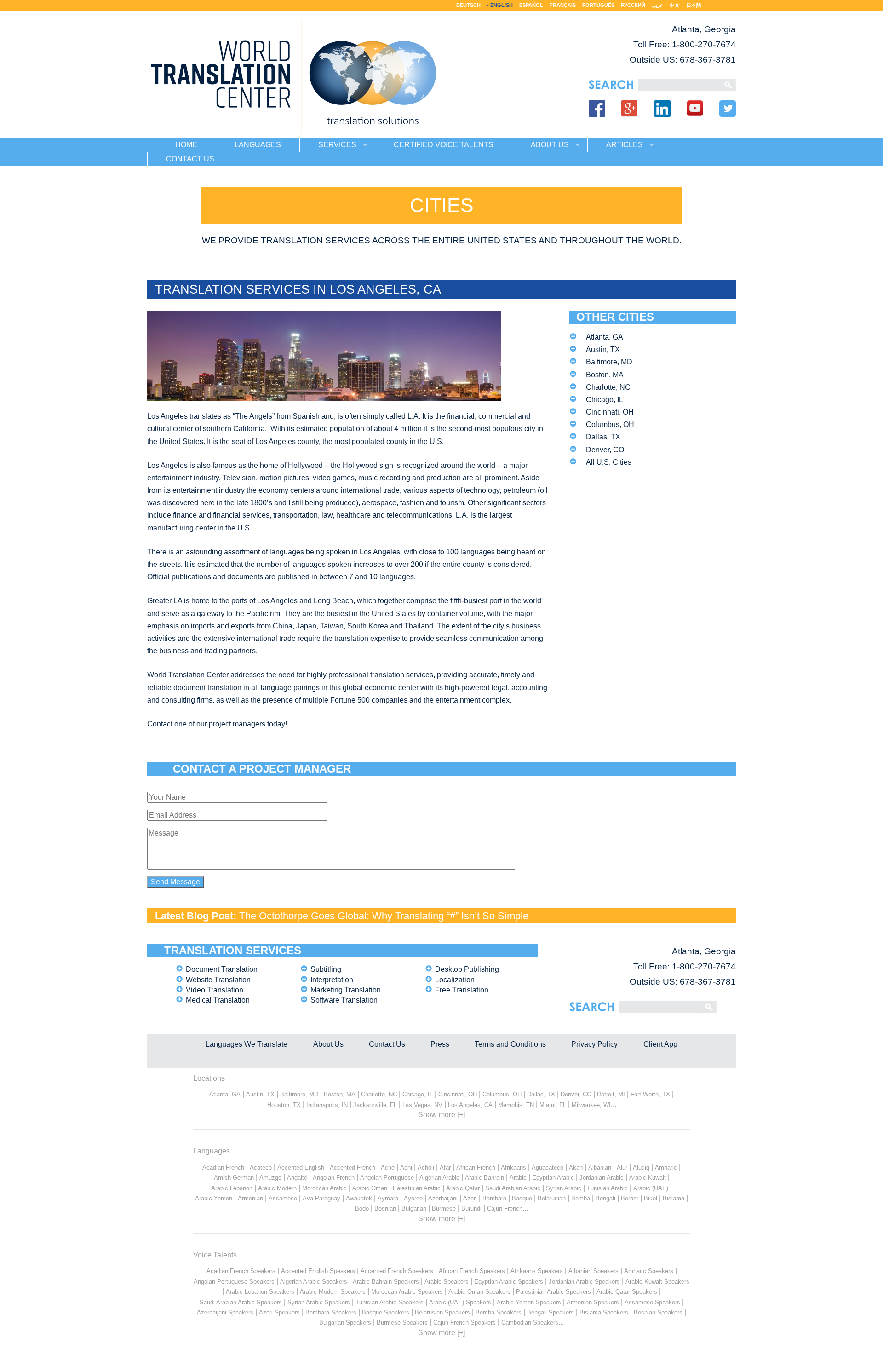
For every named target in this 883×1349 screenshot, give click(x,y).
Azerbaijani (443, 1198)
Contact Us (387, 1044)
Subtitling (325, 969)
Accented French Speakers (397, 1271)
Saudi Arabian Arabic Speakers (241, 1302)
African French (475, 1167)
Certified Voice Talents (443, 145)
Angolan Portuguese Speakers (234, 1281)
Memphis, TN (516, 1104)
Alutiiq (641, 1167)
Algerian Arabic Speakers (313, 1281)
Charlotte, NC (608, 387)
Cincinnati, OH (610, 412)
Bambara (494, 1198)
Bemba (580, 1198)
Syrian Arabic (563, 1188)
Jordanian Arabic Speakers (584, 1281)
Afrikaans (513, 1167)
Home (186, 145)
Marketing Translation (345, 990)
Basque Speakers (385, 1312)
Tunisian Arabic (607, 1188)
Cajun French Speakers (464, 1322)
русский (633, 5)
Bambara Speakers (330, 1312)
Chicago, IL (604, 400)
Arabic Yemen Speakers (529, 1302)
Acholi (426, 1167)
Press (439, 1044)
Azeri (470, 1198)
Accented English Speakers (318, 1271)
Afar (445, 1167)
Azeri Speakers (279, 1312)
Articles (624, 145)
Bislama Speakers (603, 1312)
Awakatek (359, 1198)
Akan (576, 1167)
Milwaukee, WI (591, 1104)
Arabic (518, 1177)
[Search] (678, 85)
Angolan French (334, 1177)
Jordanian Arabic (601, 1177)
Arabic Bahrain (484, 1177)
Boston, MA (605, 375)
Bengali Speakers (550, 1312)
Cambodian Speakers (529, 1322)
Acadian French (223, 1167)
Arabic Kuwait (647, 1177)
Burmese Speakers (402, 1322)
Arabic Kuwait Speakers (657, 1281)
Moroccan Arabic (324, 1188)
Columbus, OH (610, 424)
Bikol (650, 1198)
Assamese (283, 1198)
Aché (388, 1167)
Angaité (297, 1177)
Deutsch (468, 5)
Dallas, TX (603, 437)
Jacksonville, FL (375, 1104)
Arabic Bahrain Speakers (386, 1281)
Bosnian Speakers (658, 1312)
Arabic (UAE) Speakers (460, 1302)
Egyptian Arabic (553, 1177)
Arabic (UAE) (650, 1188)
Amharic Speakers (648, 1271)
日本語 (693, 5)
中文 (675, 5)
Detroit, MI (611, 1094)
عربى (657, 5)
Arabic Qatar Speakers (626, 1291)
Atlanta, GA (604, 337)
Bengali (605, 1198)
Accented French (352, 1167)
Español (531, 5)
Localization (455, 980)
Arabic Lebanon (231, 1188)
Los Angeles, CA (470, 1104)
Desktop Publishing (467, 969)
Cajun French (504, 1208)
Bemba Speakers (499, 1312)
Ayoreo (413, 1198)
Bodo (362, 1208)
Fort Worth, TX (650, 1094)
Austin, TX (603, 349)
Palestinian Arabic (417, 1188)
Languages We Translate (246, 1044)
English (501, 5)
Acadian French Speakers (240, 1271)
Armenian (250, 1198)
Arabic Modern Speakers (333, 1291)
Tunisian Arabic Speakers (389, 1302)
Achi (406, 1167)
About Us (328, 1044)
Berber (629, 1198)
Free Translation (461, 990)
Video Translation (214, 990)
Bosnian (385, 1208)
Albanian (599, 1167)
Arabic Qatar (463, 1188)
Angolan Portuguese (387, 1177)
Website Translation (218, 980)
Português (598, 5)
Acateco (261, 1167)
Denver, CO (605, 450)
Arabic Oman (369, 1188)
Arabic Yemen (213, 1198)
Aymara (388, 1198)
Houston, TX (284, 1104)
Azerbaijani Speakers (225, 1312)
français (563, 5)
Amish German (234, 1177)
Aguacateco (547, 1167)
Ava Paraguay (321, 1198)
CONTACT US (190, 159)
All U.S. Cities (608, 462)
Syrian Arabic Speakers (318, 1302)
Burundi (471, 1208)
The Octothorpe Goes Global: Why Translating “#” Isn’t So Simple (383, 916)
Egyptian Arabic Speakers (508, 1281)
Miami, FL (552, 1104)
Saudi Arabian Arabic (512, 1188)
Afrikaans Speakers (536, 1271)
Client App (660, 1044)
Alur (622, 1167)
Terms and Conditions (510, 1044)
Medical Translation (218, 1000)
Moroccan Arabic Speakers (407, 1291)
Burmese (444, 1208)
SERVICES (337, 145)
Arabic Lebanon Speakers (260, 1291)
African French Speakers (472, 1271)
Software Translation (344, 1000)
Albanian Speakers (593, 1271)
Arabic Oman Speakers (479, 1291)
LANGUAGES (258, 145)
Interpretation (331, 980)
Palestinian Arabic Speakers (553, 1291)
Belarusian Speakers (442, 1312)
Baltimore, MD (609, 362)
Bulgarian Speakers (345, 1322)
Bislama (673, 1198)
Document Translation (222, 969)
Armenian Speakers (593, 1302)
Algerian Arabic (439, 1177)
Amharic (666, 1167)
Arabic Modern (277, 1188)
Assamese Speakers (652, 1302)
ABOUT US (550, 145)
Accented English (300, 1167)
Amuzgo (270, 1177)
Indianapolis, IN (327, 1104)
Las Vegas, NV (422, 1104)
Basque (522, 1198)
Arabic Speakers (446, 1281)
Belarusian (552, 1198)
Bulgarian (413, 1208)
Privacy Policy (594, 1044)
